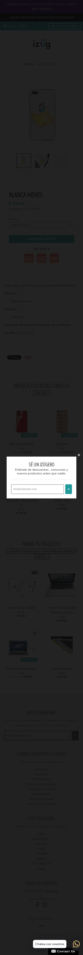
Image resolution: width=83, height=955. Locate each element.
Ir (69, 489)
